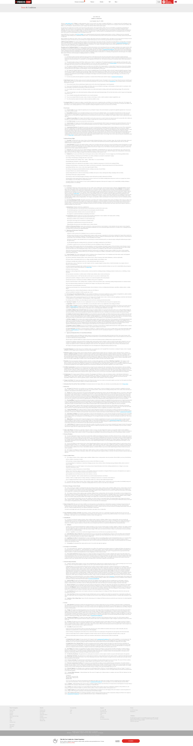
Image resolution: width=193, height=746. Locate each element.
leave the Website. (113, 63)
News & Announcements (104, 719)
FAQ (101, 714)
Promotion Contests (43, 717)
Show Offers (42, 719)
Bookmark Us (132, 711)
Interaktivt (11, 713)
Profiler (101, 1)
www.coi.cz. (112, 576)
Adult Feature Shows (43, 714)
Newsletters (102, 717)
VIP (109, 1)
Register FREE (12, 710)
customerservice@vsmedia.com (122, 42)
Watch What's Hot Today (14, 716)
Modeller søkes (42, 710)
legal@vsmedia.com (74, 306)
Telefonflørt (12, 726)
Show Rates (42, 713)
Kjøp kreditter (12, 724)
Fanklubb (41, 716)
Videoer (92, 1)
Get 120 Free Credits (134, 710)
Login (159, 1)
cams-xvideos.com (68, 23)
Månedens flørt (42, 720)
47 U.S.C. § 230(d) (79, 34)
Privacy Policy (71, 135)
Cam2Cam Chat (12, 722)
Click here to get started (134, 721)
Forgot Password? (103, 711)
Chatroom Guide (103, 713)
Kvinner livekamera (80, 1)
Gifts (71, 713)
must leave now (113, 81)
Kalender (11, 714)
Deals (11, 727)
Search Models (42, 711)
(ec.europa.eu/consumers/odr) (94, 578)
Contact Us (102, 716)
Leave (117, 741)
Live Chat (11, 711)
